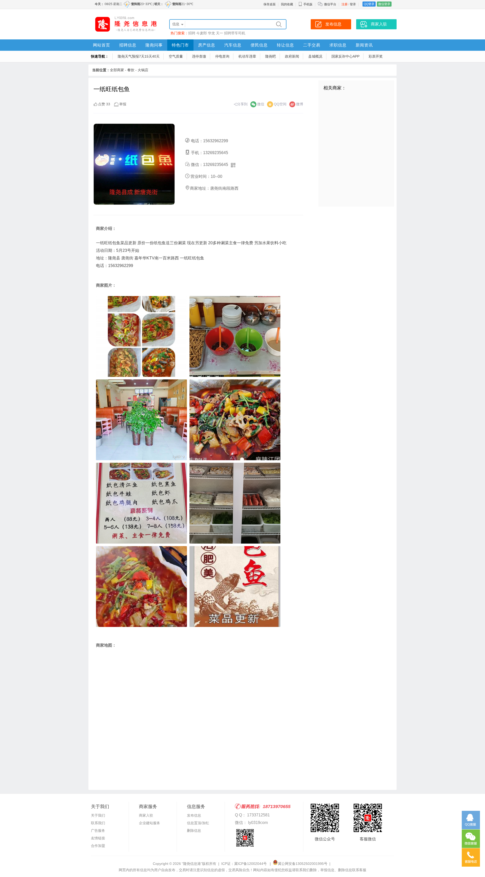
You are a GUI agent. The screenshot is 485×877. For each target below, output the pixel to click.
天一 (219, 33)
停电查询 (222, 56)
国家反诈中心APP (345, 56)
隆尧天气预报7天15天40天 (139, 56)
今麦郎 (201, 33)
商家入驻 (146, 815)
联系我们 (98, 823)
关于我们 (98, 815)
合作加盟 (98, 846)
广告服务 (98, 831)
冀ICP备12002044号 (251, 864)
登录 (353, 4)
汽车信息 (232, 45)
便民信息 (259, 45)
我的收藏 (287, 4)
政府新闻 (292, 56)
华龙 (211, 33)
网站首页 (101, 45)
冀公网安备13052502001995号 (302, 864)
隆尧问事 (154, 45)
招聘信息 (127, 45)
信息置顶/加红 (198, 823)
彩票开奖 (376, 56)
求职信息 (338, 45)
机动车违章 (247, 56)
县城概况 (315, 56)
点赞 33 (104, 104)
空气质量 (176, 56)
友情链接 (98, 838)
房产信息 (206, 45)
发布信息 (194, 815)
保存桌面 (269, 4)
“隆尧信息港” (192, 864)
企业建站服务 (149, 823)
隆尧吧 (270, 56)
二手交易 (311, 45)
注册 (345, 4)
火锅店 (143, 70)
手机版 (307, 4)
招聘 (191, 33)
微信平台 (330, 4)
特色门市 (180, 45)
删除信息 (194, 831)
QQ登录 (369, 4)
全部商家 (117, 70)
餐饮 (130, 70)
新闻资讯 (364, 45)
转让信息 (285, 45)
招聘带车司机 (234, 33)
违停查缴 (199, 56)
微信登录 (384, 4)
